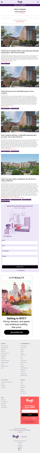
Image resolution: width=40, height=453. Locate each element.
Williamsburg (23, 369)
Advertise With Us (4, 401)
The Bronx (22, 12)
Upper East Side (23, 347)
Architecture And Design (16, 199)
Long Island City (23, 373)
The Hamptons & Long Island (6, 382)
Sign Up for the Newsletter (20, 5)
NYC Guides (3, 349)
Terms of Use (25, 421)
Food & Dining (3, 355)
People (22, 382)
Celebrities (3, 356)
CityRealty (24, 428)
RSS (20, 450)
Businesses (23, 387)
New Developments (14, 108)
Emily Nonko (4, 182)
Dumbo (22, 364)
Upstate (2, 383)
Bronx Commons (20, 21)
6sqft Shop (3, 351)
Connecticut (3, 387)
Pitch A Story (3, 403)
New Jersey (3, 385)
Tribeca (22, 358)
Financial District (23, 362)
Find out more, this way (6, 61)
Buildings (22, 389)
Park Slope (22, 366)
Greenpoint (23, 371)
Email (3, 240)
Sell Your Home (23, 393)
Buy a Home (23, 391)
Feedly (20, 448)
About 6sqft (3, 399)
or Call (20, 270)
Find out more (4, 106)
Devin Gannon (5, 94)
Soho (21, 356)
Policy (2, 364)
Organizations (23, 385)
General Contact (4, 407)
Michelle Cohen (5, 54)
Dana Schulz (4, 138)
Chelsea (22, 353)
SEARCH (38, 2)
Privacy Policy (31, 421)
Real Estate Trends (5, 201)
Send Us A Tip (3, 405)
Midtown (22, 351)
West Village (23, 355)
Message (4, 256)
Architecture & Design (5, 360)
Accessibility (20, 447)
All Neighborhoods (24, 375)
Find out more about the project (8, 149)
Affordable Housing (5, 63)
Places (22, 383)
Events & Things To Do (5, 353)
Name (3, 245)
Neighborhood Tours (26, 199)
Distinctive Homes (4, 345)
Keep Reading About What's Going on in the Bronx (12, 197)
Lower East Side (23, 360)
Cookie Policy (20, 445)
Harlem (22, 349)
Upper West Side (24, 345)
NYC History (3, 358)
